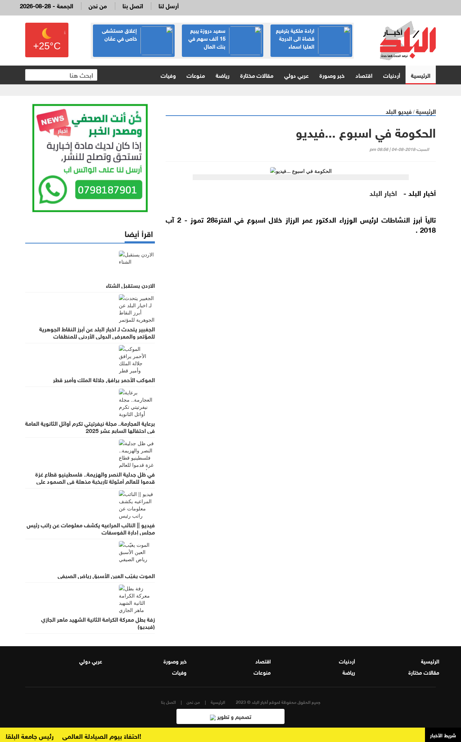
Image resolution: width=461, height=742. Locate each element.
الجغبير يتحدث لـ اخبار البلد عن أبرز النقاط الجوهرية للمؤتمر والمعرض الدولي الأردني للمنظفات (97, 332)
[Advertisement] (301, 325)
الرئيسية (420, 75)
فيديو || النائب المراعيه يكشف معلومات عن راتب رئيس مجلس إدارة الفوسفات (91, 528)
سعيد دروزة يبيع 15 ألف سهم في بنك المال (206, 37)
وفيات (168, 75)
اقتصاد (363, 75)
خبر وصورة (332, 75)
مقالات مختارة (256, 75)
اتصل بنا (132, 5)
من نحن (98, 5)
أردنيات (391, 75)
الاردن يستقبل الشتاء (130, 285)
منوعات (196, 75)
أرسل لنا (168, 5)
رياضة (222, 75)
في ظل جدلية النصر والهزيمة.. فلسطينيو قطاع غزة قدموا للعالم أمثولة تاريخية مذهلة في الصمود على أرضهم (95, 481)
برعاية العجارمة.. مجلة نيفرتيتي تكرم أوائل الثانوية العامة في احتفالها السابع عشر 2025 (90, 426)
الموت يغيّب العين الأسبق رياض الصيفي (106, 575)
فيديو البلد (399, 110)
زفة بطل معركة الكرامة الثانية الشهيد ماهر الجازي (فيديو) (98, 622)
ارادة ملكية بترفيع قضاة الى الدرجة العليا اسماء (295, 37)
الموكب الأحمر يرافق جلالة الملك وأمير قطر (104, 379)
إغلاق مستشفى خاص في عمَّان (119, 34)
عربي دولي (296, 75)
